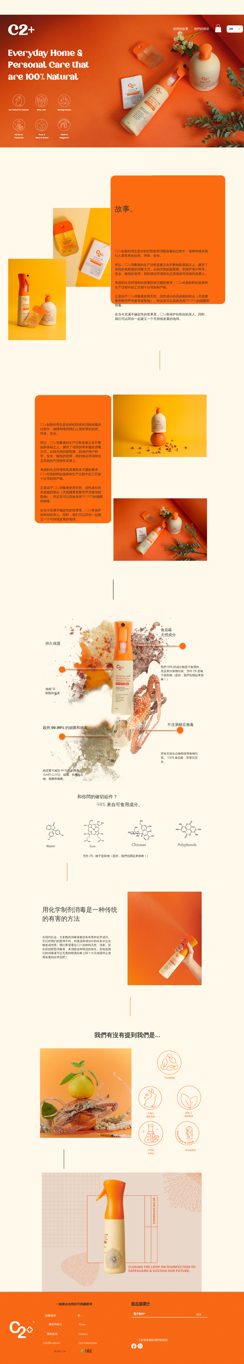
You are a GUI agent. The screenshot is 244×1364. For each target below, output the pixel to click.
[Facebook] (133, 1346)
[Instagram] (140, 1346)
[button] (218, 28)
